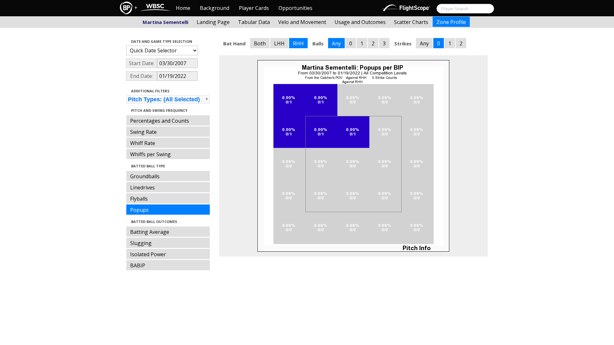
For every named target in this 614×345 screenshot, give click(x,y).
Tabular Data (254, 22)
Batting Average (149, 231)
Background (214, 8)
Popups (139, 209)
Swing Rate (143, 131)
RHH (298, 43)
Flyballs (139, 198)
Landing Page (213, 22)
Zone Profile (451, 22)
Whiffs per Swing (150, 154)
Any (336, 43)
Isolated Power (148, 254)
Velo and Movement (302, 22)
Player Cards (254, 8)
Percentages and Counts (159, 120)
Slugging (141, 243)
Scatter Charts (411, 22)
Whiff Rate (142, 143)
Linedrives (142, 187)
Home (183, 8)
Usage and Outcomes (360, 22)
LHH (279, 43)
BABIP (137, 265)
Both (260, 43)
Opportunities (295, 8)
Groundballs (145, 176)
